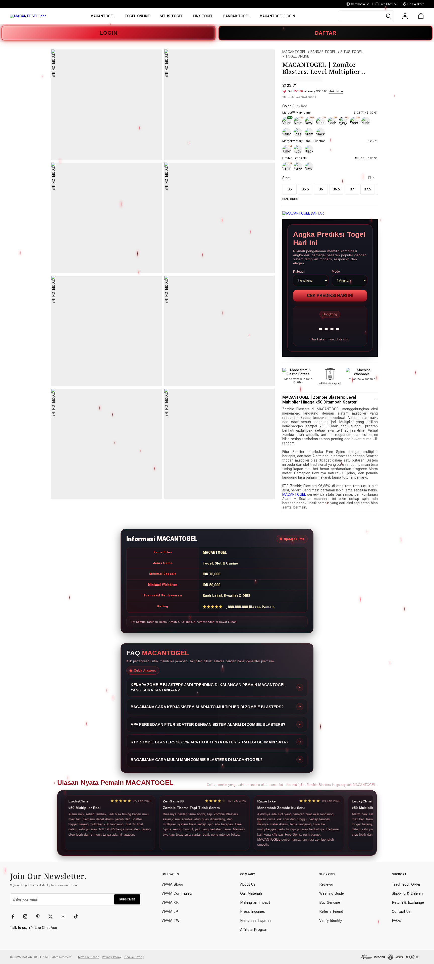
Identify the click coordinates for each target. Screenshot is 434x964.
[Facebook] (15, 916)
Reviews (326, 884)
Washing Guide (331, 893)
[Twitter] (53, 916)
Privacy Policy (111, 957)
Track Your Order (406, 884)
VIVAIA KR (170, 902)
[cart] (421, 16)
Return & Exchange (408, 902)
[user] (405, 16)
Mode (336, 271)
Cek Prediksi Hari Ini (330, 295)
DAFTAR (325, 33)
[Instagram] (28, 916)
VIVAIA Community (177, 893)
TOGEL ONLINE (297, 56)
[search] (366, 16)
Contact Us (401, 911)
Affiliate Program (254, 929)
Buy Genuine (329, 902)
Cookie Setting (134, 957)
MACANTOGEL (294, 52)
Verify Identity (330, 920)
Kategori (299, 271)
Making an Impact (255, 902)
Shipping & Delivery (408, 893)
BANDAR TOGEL (323, 52)
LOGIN (108, 33)
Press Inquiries (252, 911)
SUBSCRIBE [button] (127, 899)
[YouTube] (65, 916)
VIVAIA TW (170, 920)
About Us (247, 884)
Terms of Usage (88, 957)
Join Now (336, 91)
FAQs (396, 920)
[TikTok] (78, 916)
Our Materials (251, 893)
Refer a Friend (331, 911)
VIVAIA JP (169, 911)
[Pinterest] (40, 916)
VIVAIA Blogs (172, 884)
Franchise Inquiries (256, 920)
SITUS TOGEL (351, 52)
